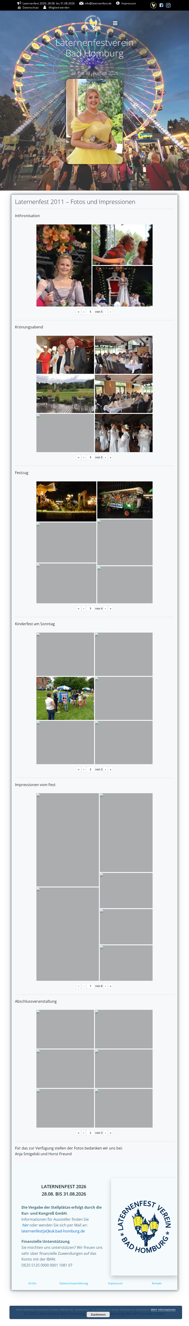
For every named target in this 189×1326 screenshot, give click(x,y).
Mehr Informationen (163, 1309)
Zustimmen (98, 1314)
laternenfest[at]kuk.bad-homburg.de (53, 1231)
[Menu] (115, 23)
